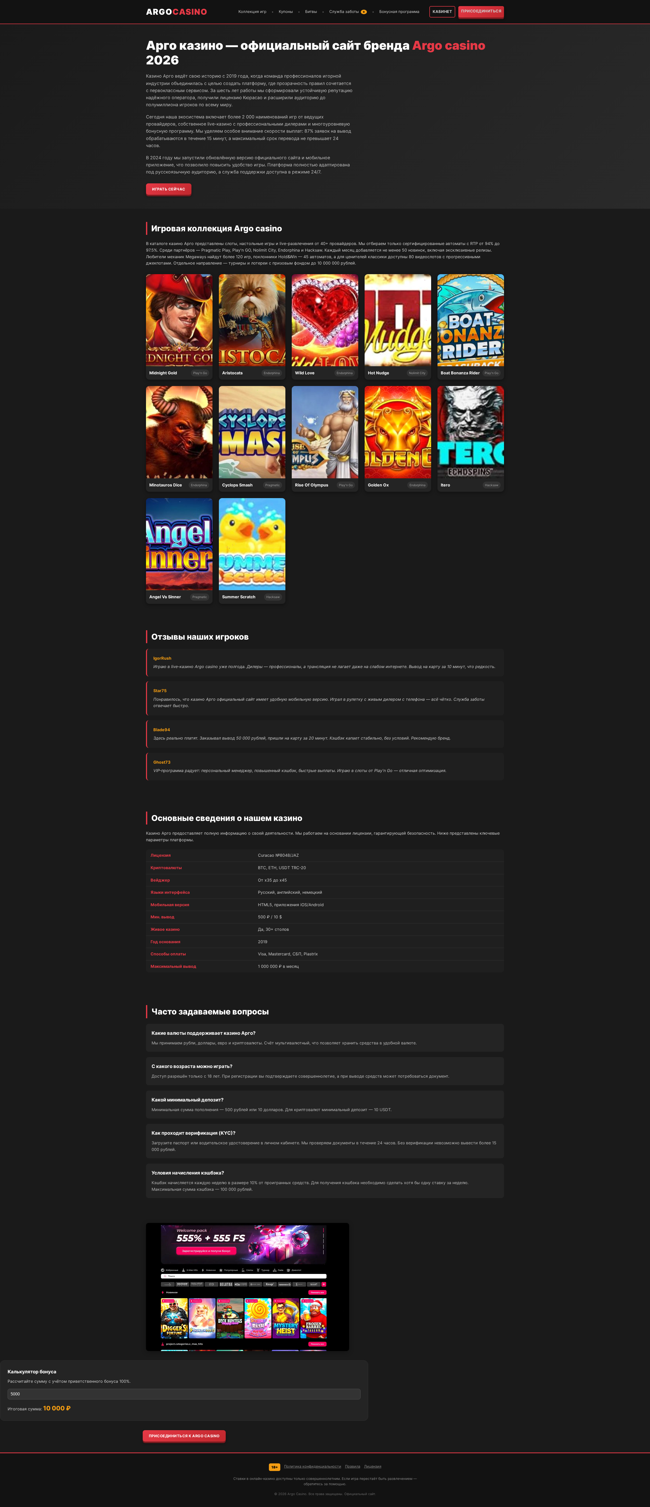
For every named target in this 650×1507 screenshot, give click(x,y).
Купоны (286, 11)
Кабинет (442, 11)
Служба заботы (347, 11)
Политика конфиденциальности (312, 1466)
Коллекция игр (252, 11)
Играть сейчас (168, 189)
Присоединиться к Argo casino (184, 1436)
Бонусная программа (399, 11)
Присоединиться (481, 11)
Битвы (311, 11)
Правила (352, 1466)
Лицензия (372, 1466)
